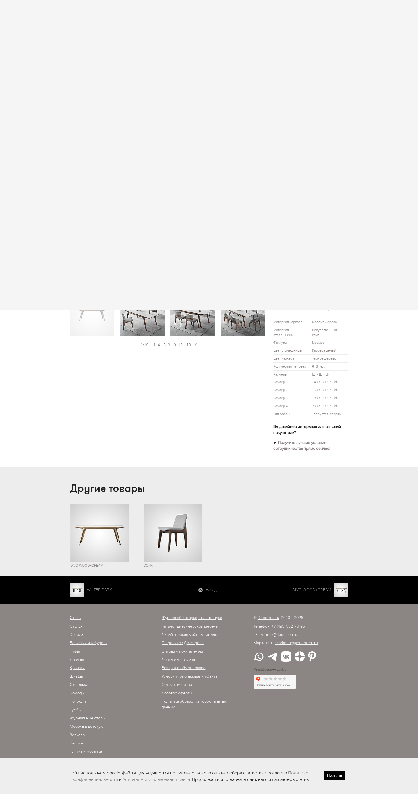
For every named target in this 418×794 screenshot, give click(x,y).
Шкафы (76, 676)
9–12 (178, 345)
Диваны (77, 659)
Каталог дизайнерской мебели (190, 626)
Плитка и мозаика (86, 751)
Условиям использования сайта (156, 779)
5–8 (167, 345)
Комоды (77, 693)
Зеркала (77, 735)
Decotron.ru (268, 617)
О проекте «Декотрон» (183, 642)
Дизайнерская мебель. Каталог (190, 634)
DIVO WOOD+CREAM (311, 589)
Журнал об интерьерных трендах (192, 617)
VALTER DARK (99, 589)
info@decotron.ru (281, 634)
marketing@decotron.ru (296, 642)
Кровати (77, 667)
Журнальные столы (87, 718)
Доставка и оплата (178, 659)
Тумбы (75, 709)
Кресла (76, 634)
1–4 (156, 345)
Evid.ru (282, 669)
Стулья (76, 626)
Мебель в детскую (87, 726)
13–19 (191, 345)
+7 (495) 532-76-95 (288, 626)
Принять (334, 775)
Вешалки (78, 743)
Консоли (78, 701)
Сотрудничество (177, 684)
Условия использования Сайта (189, 676)
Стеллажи (79, 684)
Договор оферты (177, 693)
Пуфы (75, 651)
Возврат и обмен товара (183, 667)
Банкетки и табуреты (88, 642)
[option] (92, 313)
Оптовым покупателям (182, 651)
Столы (75, 617)
